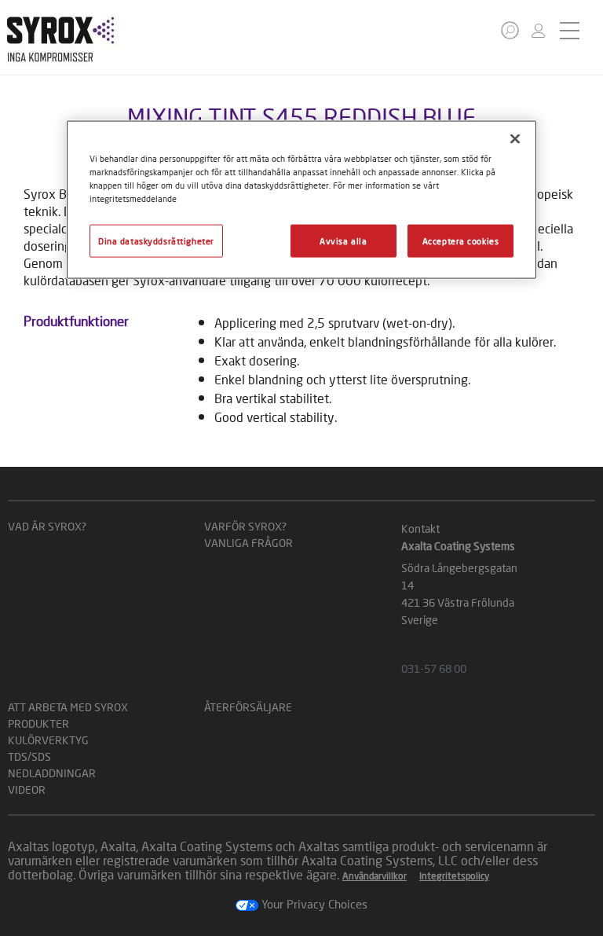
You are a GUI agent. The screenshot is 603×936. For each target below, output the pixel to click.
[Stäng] (515, 138)
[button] (510, 30)
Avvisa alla (343, 240)
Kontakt (420, 528)
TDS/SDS (29, 756)
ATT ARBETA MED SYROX (68, 707)
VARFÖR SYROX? (245, 526)
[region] (301, 199)
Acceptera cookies (460, 240)
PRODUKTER (38, 723)
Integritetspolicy (454, 876)
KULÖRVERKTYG (48, 740)
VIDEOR (27, 789)
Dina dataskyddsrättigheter (156, 240)
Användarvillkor (374, 876)
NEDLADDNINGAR (52, 773)
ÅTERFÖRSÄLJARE (248, 707)
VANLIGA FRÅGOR (248, 543)
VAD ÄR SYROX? (47, 526)
